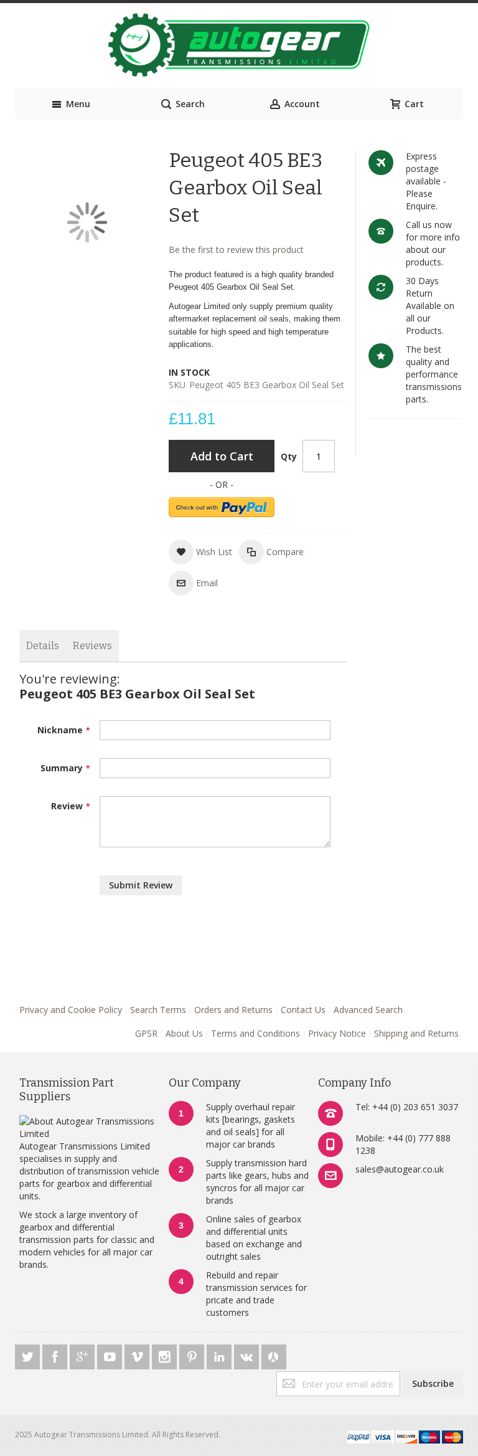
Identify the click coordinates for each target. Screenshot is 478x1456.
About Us (184, 1033)
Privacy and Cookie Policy (70, 1010)
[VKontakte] (247, 1355)
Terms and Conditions (255, 1033)
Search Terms (158, 1010)
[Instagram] (165, 1355)
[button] (200, 552)
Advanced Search (368, 1010)
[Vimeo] (138, 1355)
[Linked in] (220, 1355)
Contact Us (303, 1010)
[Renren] (273, 1355)
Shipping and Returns (416, 1033)
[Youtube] (110, 1355)
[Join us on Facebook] (56, 1355)
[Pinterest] (193, 1355)
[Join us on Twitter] (28, 1355)
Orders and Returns (233, 1010)
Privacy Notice (337, 1033)
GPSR (146, 1033)
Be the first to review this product (236, 249)
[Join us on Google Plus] (83, 1355)
